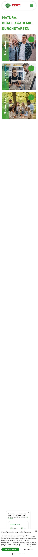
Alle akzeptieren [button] (10, 549)
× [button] (36, 531)
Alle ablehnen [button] (28, 549)
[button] (19, 554)
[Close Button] (28, 512)
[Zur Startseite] (8, 5)
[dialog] (19, 543)
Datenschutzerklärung (25, 546)
